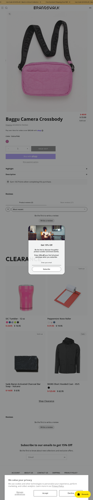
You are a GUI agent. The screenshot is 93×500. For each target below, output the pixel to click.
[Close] (62, 228)
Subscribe (46, 269)
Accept (45, 493)
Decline (71, 493)
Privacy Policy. (58, 486)
